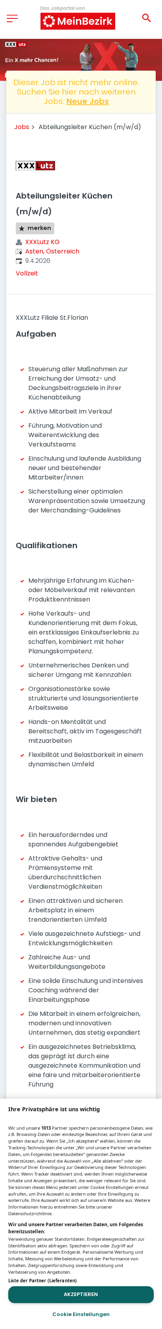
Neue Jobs (87, 101)
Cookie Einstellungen (81, 1314)
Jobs (21, 126)
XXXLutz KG (42, 241)
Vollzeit (27, 273)
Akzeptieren (81, 1294)
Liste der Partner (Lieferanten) (42, 1280)
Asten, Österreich (52, 251)
